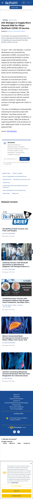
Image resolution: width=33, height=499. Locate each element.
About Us (16, 395)
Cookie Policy (14, 482)
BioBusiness (15, 193)
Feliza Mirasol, (8, 305)
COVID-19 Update (17, 173)
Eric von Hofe (6, 307)
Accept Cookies (16, 496)
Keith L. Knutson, (18, 305)
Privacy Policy (16, 405)
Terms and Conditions (16, 407)
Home (5, 443)
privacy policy (8, 164)
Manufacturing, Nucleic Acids (21, 179)
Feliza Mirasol (8, 378)
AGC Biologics (12, 131)
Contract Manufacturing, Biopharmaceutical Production (15, 186)
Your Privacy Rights (16, 409)
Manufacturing (7, 179)
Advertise (17, 397)
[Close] (31, 463)
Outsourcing (6, 182)
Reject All (16, 491)
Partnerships (6, 193)
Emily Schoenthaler (9, 233)
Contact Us (16, 401)
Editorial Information (16, 399)
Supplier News (6, 173)
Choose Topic (14, 7)
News (19, 443)
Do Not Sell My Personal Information (16, 403)
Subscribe (24, 159)
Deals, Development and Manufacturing (14, 190)
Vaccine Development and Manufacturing (14, 176)
